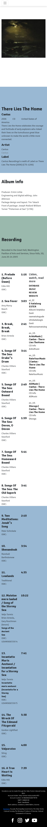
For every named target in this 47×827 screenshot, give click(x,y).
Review (33, 292)
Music (33, 289)
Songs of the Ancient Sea (8, 631)
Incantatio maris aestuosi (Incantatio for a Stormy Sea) (10, 689)
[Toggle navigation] (5, 3)
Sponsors (6, 809)
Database (34, 285)
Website (34, 296)
